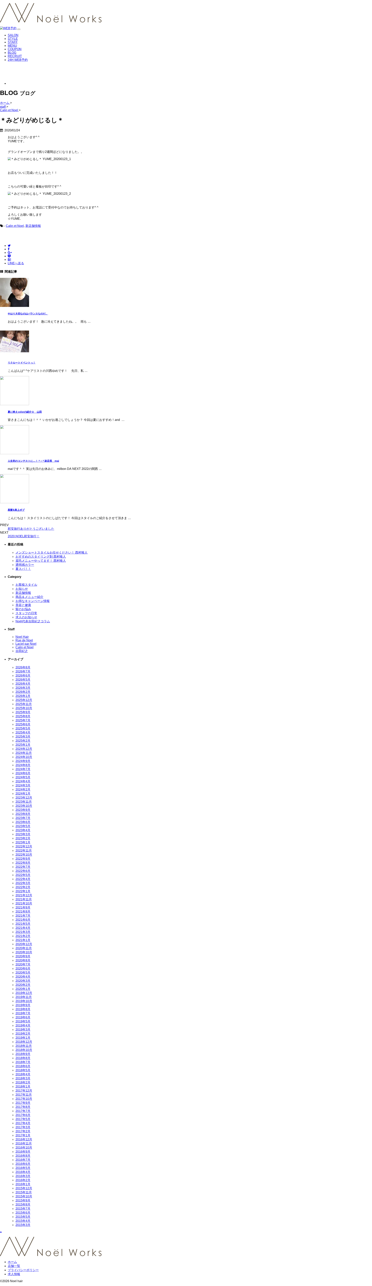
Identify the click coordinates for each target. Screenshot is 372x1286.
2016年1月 (23, 1184)
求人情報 (14, 1274)
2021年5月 (23, 923)
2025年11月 (24, 704)
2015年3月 (23, 1225)
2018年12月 (24, 1041)
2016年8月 (23, 1155)
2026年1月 (23, 696)
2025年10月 (24, 708)
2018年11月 (24, 1045)
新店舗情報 (33, 225)
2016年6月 (23, 1163)
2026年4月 (23, 683)
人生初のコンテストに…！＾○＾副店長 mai (33, 460)
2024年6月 (23, 773)
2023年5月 (23, 826)
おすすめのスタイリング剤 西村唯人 (41, 556)
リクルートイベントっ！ (21, 362)
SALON (13, 35)
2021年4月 (23, 927)
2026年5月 (23, 679)
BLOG (12, 52)
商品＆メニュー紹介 (29, 597)
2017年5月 (23, 1119)
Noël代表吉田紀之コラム (33, 621)
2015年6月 (23, 1212)
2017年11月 (24, 1094)
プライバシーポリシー (23, 1270)
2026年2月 (23, 691)
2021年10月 (24, 903)
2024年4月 (23, 781)
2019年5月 (23, 1021)
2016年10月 (24, 1147)
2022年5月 (23, 875)
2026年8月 (23, 667)
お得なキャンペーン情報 (33, 601)
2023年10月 (24, 805)
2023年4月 (23, 830)
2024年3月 (23, 785)
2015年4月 (23, 1220)
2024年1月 (23, 793)
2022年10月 (24, 854)
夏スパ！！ (23, 568)
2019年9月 (23, 1005)
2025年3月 (23, 736)
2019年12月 (24, 993)
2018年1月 (23, 1086)
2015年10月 (24, 1196)
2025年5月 (23, 728)
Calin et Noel (15, 225)
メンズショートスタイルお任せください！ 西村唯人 (52, 552)
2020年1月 (23, 989)
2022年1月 (23, 891)
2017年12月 (24, 1090)
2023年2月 (23, 838)
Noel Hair (22, 636)
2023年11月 (24, 801)
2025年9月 (23, 712)
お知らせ (22, 588)
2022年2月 (23, 887)
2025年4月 (23, 732)
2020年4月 (23, 976)
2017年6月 (23, 1115)
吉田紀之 (22, 651)
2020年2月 (23, 984)
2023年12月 (24, 797)
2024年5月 (23, 777)
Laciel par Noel (26, 643)
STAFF (13, 42)
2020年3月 (23, 980)
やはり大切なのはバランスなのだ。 (28, 313)
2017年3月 (23, 1127)
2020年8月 (23, 960)
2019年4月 (23, 1025)
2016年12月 (24, 1139)
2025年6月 (23, 724)
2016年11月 (24, 1143)
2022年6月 (23, 871)
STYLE (13, 38)
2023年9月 (23, 809)
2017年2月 (23, 1131)
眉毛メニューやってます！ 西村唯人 (41, 560)
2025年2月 (23, 740)
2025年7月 (23, 720)
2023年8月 (23, 814)
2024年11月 (24, 753)
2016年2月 (23, 1180)
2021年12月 (24, 895)
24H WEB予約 (18, 59)
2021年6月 (23, 919)
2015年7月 (23, 1208)
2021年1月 (23, 940)
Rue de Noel (24, 640)
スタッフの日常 (26, 613)
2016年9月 (23, 1151)
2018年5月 (23, 1070)
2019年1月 (23, 1037)
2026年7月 (23, 671)
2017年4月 (23, 1123)
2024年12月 (24, 748)
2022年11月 (24, 850)
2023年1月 (23, 842)
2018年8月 (23, 1058)
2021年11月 (24, 899)
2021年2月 (23, 936)
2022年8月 (23, 862)
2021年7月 (23, 915)
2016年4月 (23, 1172)
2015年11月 (24, 1192)
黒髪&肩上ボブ (16, 509)
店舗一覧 (14, 1266)
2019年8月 (23, 1009)
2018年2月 (23, 1082)
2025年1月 (23, 744)
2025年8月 (23, 716)
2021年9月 (23, 907)
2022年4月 (23, 879)
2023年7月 (23, 818)
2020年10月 (24, 952)
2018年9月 (23, 1054)
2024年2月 (23, 789)
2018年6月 (23, 1066)
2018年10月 (24, 1050)
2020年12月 (24, 944)
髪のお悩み (23, 609)
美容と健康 (23, 605)
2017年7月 (23, 1111)
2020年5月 (23, 972)
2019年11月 (24, 997)
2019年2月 (23, 1033)
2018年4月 (23, 1074)
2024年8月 (23, 765)
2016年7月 (23, 1159)
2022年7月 (23, 866)
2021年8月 (23, 911)
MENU (12, 45)
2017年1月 (23, 1135)
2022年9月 (23, 858)
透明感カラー (25, 564)
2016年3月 (23, 1176)
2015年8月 (23, 1204)
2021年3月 (23, 932)
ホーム (12, 1262)
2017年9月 (23, 1102)
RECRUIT (15, 56)
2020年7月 (23, 964)
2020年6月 (23, 968)
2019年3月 (23, 1029)
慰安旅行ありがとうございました (31, 528)
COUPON (15, 49)
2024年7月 (23, 769)
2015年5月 (23, 1216)
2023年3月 (23, 834)
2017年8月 (23, 1107)
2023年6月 (23, 822)
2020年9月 (23, 956)
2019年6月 (23, 1017)
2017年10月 (24, 1098)
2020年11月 (24, 948)
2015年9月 (23, 1200)
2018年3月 (23, 1078)
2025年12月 (24, 700)
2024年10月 (24, 757)
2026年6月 (23, 675)
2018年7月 (23, 1062)
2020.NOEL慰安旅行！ (24, 536)
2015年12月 (24, 1188)
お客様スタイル (26, 584)
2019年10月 (24, 1001)
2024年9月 (23, 761)
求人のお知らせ (26, 617)
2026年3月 (23, 687)
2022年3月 (23, 883)
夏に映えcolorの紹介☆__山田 (25, 411)
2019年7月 (23, 1013)
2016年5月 (23, 1168)
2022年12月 (24, 846)
